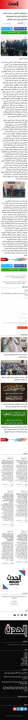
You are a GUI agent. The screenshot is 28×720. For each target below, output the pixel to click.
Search (2, 448)
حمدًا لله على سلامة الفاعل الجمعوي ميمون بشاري (15, 355)
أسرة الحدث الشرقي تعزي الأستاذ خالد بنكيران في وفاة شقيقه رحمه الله (15, 405)
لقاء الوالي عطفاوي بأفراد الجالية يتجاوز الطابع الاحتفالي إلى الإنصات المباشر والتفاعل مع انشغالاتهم (7, 536)
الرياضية (25, 656)
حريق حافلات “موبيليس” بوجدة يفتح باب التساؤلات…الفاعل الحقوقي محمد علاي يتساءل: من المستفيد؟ (21, 536)
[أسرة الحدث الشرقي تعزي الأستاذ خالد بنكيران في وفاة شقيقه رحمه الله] (14, 392)
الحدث (25, 654)
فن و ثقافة (25, 660)
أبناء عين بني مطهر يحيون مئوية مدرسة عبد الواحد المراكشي (14, 378)
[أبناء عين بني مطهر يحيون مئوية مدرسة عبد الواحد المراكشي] (14, 367)
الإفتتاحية (25, 662)
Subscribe (14, 603)
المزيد (21, 481)
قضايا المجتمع (24, 659)
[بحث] (1, 4)
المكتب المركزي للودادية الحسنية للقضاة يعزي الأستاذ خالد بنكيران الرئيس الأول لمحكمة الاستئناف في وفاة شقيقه (14, 429)
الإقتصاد (25, 657)
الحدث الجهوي (24, 458)
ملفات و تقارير (24, 663)
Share (25, 38)
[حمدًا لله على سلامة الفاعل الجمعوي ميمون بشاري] (14, 344)
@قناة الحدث (14, 601)
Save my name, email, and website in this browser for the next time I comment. (15, 323)
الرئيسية (25, 653)
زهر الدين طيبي (23, 665)
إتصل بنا (15, 718)
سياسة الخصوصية (9, 718)
